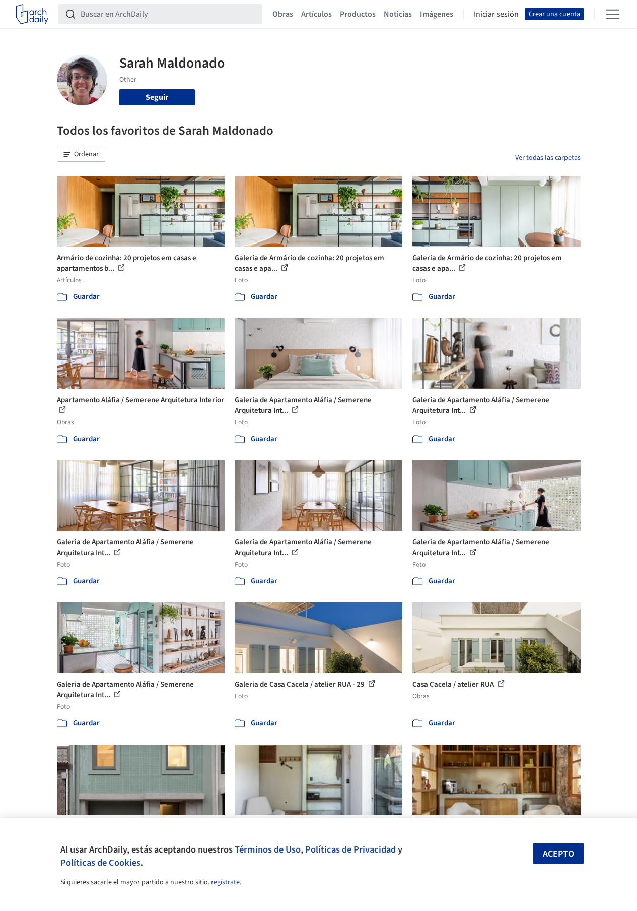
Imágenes (436, 14)
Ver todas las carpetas (548, 157)
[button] (81, 155)
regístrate (225, 882)
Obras (282, 14)
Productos (358, 14)
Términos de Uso (268, 849)
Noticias (398, 14)
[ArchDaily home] (32, 14)
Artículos (316, 14)
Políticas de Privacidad (350, 849)
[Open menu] (613, 14)
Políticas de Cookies (100, 862)
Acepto (558, 853)
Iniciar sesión (496, 14)
